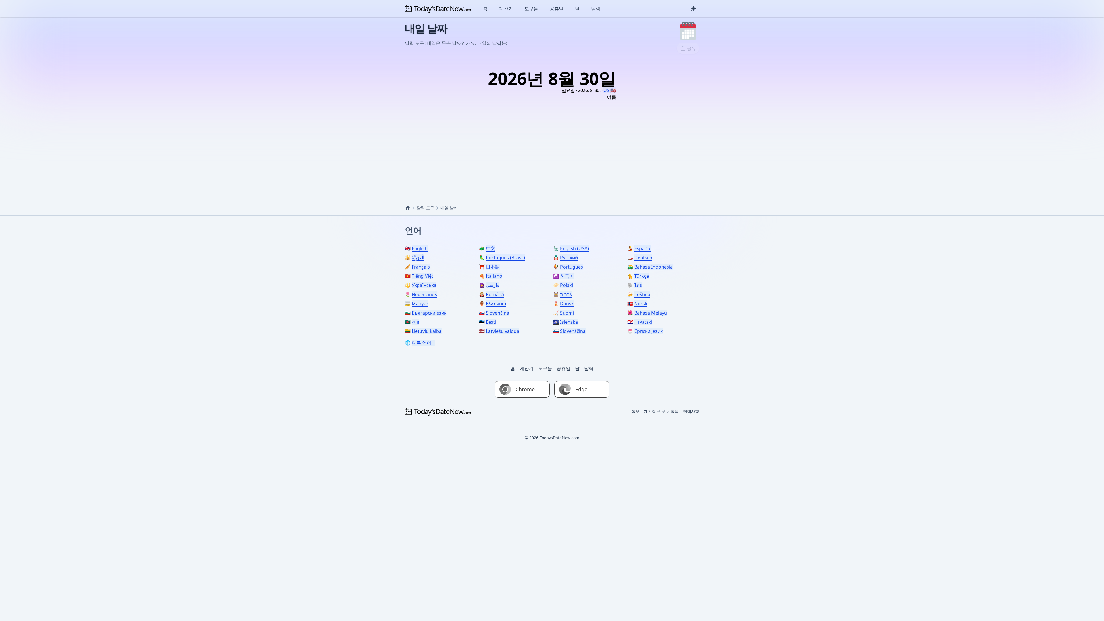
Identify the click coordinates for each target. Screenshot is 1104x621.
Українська (424, 285)
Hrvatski (643, 322)
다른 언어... (423, 343)
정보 (635, 411)
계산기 (506, 8)
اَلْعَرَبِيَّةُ (418, 257)
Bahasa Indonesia (653, 267)
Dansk (567, 303)
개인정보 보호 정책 (661, 411)
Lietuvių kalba (427, 331)
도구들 (531, 8)
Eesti (491, 322)
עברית (566, 294)
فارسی (492, 285)
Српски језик (648, 331)
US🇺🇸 (609, 90)
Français (421, 267)
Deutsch (643, 257)
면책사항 (691, 411)
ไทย (638, 285)
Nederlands (424, 294)
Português (571, 267)
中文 (490, 248)
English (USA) (574, 248)
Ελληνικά (496, 303)
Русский (569, 257)
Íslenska (569, 322)
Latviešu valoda (502, 331)
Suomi (567, 313)
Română (495, 294)
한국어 (567, 276)
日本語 (493, 267)
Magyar (420, 303)
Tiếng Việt (422, 276)
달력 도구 (425, 207)
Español (642, 248)
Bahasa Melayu (650, 313)
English (420, 248)
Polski (566, 285)
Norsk (640, 303)
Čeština (642, 294)
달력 (595, 8)
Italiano (494, 276)
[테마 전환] (693, 8)
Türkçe (641, 276)
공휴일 (557, 8)
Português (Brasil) (505, 257)
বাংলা (415, 322)
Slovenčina (497, 313)
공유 (691, 48)
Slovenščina (573, 331)
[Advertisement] (552, 142)
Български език (429, 313)
